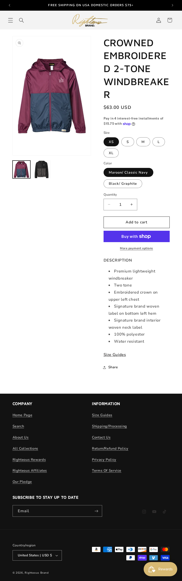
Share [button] (113, 367)
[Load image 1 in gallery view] (21, 169)
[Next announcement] (172, 5)
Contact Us (101, 437)
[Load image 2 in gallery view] (41, 169)
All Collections (25, 448)
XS (111, 141)
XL (111, 153)
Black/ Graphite (123, 183)
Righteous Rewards (29, 459)
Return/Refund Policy (110, 448)
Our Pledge (22, 481)
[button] (10, 20)
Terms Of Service (106, 470)
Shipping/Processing (109, 426)
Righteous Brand (37, 573)
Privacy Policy (104, 459)
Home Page (22, 415)
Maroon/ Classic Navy (128, 172)
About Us (21, 437)
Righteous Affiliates (30, 470)
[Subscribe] (96, 511)
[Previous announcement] (9, 5)
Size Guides (115, 354)
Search (18, 426)
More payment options (136, 248)
